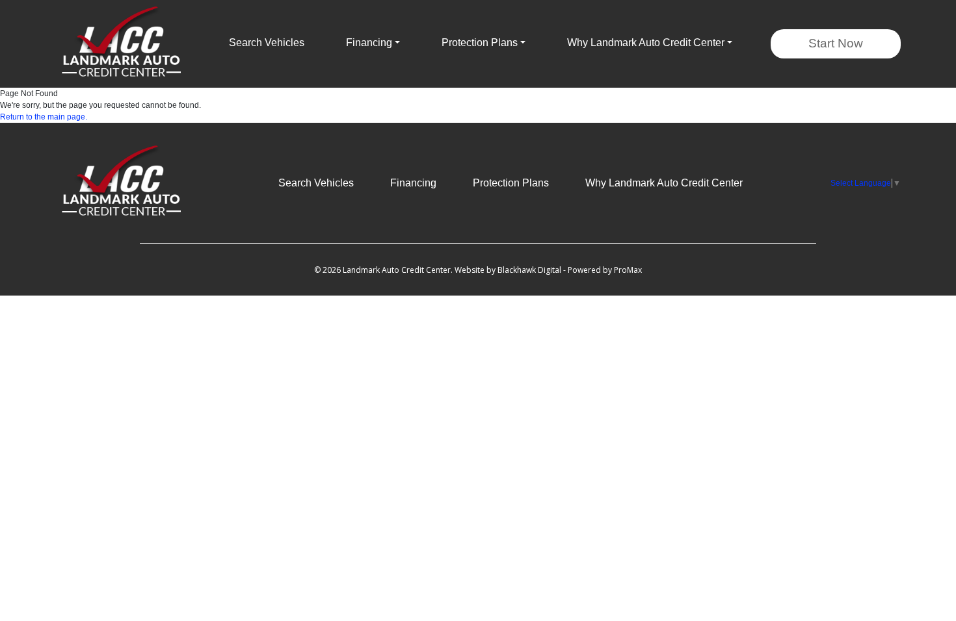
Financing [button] (369, 42)
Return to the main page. (43, 116)
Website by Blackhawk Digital (508, 269)
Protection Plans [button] (480, 42)
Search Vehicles (266, 42)
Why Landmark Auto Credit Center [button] (645, 42)
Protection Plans (511, 182)
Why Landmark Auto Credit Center (664, 182)
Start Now (835, 43)
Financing (413, 182)
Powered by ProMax (605, 269)
